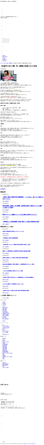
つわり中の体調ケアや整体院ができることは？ (13, 284)
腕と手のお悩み (6, 318)
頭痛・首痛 (5, 349)
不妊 (3, 339)
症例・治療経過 (6, 201)
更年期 (4, 340)
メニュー (4, 61)
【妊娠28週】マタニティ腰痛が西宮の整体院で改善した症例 (16, 244)
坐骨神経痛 (5, 348)
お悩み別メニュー (6, 334)
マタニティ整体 (6, 297)
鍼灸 (3, 354)
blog (3, 329)
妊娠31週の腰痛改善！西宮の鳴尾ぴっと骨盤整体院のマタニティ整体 (18, 264)
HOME (4, 55)
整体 (3, 366)
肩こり (4, 358)
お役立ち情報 (5, 312)
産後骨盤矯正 (5, 365)
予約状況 (4, 304)
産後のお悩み (5, 307)
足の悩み (4, 316)
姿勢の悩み (5, 309)
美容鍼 (4, 355)
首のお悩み (5, 317)
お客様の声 (5, 59)
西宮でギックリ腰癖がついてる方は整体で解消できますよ (20, 214)
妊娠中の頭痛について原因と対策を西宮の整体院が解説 (15, 257)
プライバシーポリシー (31, 443)
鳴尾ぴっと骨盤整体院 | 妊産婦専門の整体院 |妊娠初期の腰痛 (16, 251)
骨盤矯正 (4, 362)
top (3, 324)
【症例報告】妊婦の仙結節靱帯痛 (10, 238)
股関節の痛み (5, 350)
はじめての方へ (6, 325)
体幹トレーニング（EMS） (8, 353)
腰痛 (3, 357)
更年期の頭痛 (5, 344)
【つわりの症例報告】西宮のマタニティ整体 (13, 270)
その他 (4, 301)
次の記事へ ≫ (3, 189)
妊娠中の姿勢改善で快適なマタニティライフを (13, 231)
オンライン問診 (6, 331)
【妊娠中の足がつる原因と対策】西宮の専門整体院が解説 (16, 290)
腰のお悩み (5, 308)
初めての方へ (5, 56)
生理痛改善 (5, 345)
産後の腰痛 (5, 347)
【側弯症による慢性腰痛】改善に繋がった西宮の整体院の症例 (21, 221)
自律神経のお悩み (6, 313)
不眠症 (4, 342)
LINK (25, 443)
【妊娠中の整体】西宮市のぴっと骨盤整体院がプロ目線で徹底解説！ (18, 277)
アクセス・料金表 (6, 326)
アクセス (4, 57)
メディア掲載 (5, 332)
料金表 (4, 58)
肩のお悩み (5, 310)
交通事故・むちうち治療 (7, 356)
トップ (4, 306)
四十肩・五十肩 (6, 341)
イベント (4, 305)
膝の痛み (4, 338)
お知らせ (4, 330)
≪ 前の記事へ (3, 188)
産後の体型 (5, 346)
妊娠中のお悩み (6, 233)
